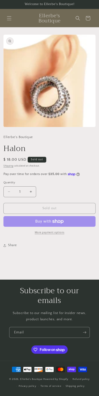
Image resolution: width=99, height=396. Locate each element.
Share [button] (12, 245)
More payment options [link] (49, 232)
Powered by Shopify (55, 379)
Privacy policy (27, 386)
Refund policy (81, 379)
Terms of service (51, 386)
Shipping (8, 166)
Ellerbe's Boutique (31, 379)
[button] (9, 18)
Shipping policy (75, 386)
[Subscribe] (84, 332)
